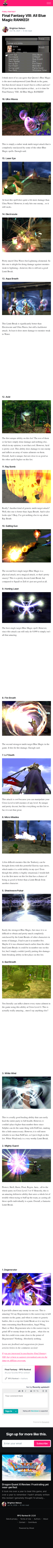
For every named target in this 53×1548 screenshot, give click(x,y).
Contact (22, 1522)
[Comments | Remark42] (25, 1404)
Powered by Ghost (26, 1528)
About (45, 1519)
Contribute (32, 1522)
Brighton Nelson (17, 28)
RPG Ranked (22, 1515)
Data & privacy (11, 1519)
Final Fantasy (8, 12)
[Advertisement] (26, 364)
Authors (37, 1519)
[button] (49, 3)
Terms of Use (25, 1519)
